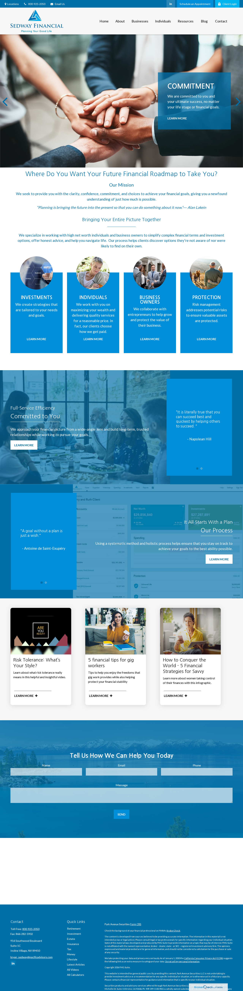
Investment (74, 933)
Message (122, 785)
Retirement (74, 928)
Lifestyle (72, 959)
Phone (197, 765)
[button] (104, 21)
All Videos (73, 969)
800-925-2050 (36, 4)
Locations (13, 4)
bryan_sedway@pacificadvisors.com (31, 957)
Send (121, 814)
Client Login (229, 4)
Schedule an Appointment (195, 4)
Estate (71, 938)
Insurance (73, 944)
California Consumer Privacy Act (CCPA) (203, 958)
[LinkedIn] (170, 4)
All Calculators (75, 974)
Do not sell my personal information (182, 961)
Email (121, 765)
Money (71, 954)
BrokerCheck (173, 930)
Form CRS (135, 924)
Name (46, 765)
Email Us (60, 4)
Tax (69, 949)
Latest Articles (76, 964)
